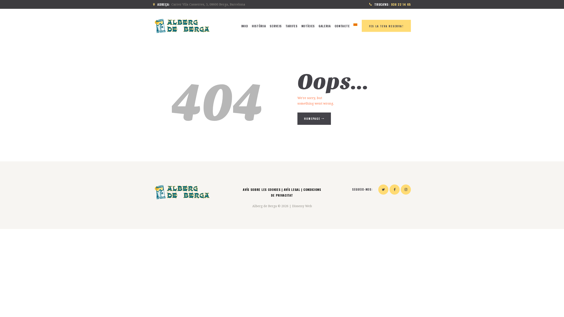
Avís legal (292, 189)
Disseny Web (302, 206)
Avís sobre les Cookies (262, 189)
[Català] (355, 26)
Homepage (312, 118)
